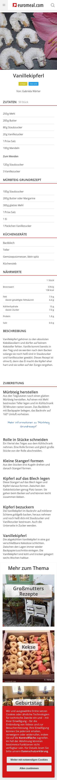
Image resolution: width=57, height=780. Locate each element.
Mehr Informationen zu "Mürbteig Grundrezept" (28, 424)
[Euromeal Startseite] (28, 5)
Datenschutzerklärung (34, 751)
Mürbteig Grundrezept (22, 180)
